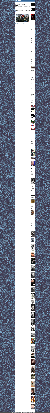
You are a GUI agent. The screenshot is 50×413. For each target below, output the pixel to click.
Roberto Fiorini (31, 92)
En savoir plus (34, 412)
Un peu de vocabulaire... (32, 61)
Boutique (31, 23)
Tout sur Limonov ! (32, 100)
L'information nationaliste (32, 137)
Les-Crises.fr (31, 139)
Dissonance (31, 74)
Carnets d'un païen (32, 186)
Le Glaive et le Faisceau (32, 79)
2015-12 (31, 227)
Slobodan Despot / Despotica (32, 94)
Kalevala (31, 40)
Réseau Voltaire (32, 143)
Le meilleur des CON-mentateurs (33, 42)
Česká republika (32, 26)
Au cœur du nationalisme (32, 70)
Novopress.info (32, 141)
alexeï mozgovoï (24, 23)
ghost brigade (18, 23)
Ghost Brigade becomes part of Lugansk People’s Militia (20, 4)
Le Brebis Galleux (32, 190)
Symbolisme (31, 59)
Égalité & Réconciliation (32, 188)
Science (31, 53)
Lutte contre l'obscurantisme (32, 44)
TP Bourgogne (31, 176)
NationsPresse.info (32, 85)
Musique (31, 47)
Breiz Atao (31, 72)
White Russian (31, 208)
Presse (31, 51)
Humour (31, 38)
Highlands (31, 36)
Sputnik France (32, 145)
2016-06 (31, 225)
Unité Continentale (32, 102)
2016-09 (31, 223)
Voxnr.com (31, 148)
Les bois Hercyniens (32, 206)
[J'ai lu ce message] (49, 412)
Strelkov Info (31, 97)
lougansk (19, 23)
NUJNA (31, 88)
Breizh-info (31, 133)
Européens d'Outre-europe (32, 33)
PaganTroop (31, 192)
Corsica (31, 29)
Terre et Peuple (32, 174)
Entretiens (31, 31)
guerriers (26, 23)
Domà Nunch (31, 171)
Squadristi (31, 57)
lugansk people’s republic (21, 23)
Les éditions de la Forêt (32, 197)
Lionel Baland (31, 82)
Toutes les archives (32, 229)
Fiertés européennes (18, 0)
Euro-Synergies (32, 77)
